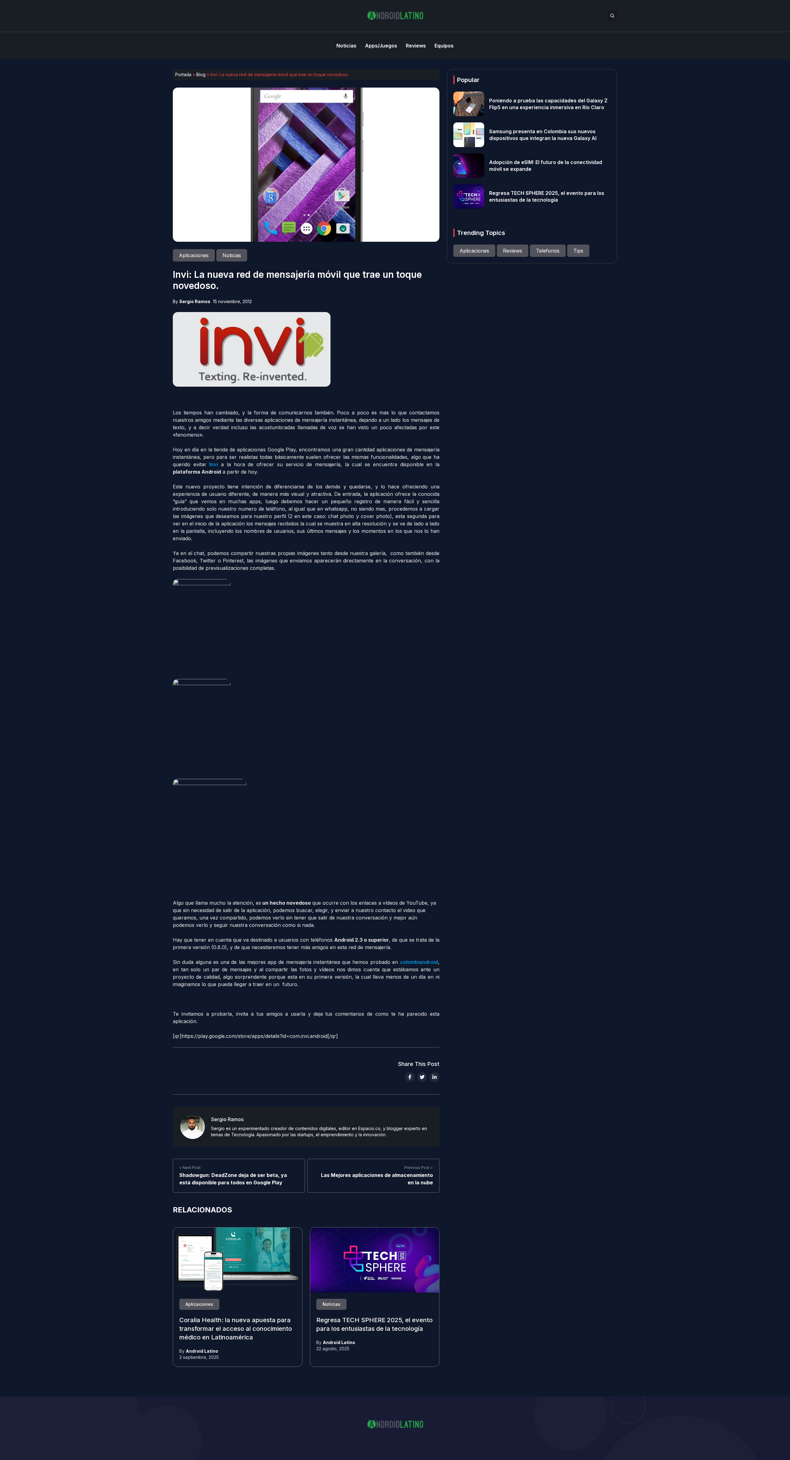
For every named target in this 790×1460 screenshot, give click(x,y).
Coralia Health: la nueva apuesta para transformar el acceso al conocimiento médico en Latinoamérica (235, 1329)
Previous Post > (418, 1167)
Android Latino (202, 1351)
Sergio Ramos (194, 301)
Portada (183, 74)
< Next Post (190, 1167)
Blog (201, 74)
